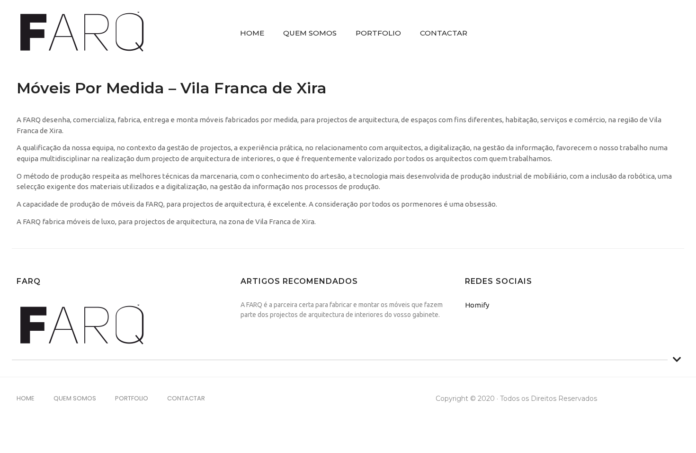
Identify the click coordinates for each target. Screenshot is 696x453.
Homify (477, 305)
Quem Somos (310, 32)
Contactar (443, 32)
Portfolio (378, 32)
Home (252, 32)
